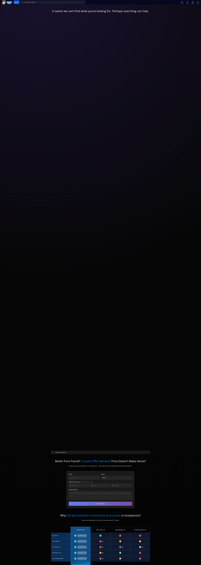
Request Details (73, 489)
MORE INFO (82, 535)
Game (103, 474)
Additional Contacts (81, 482)
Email (71, 474)
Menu (16, 2)
